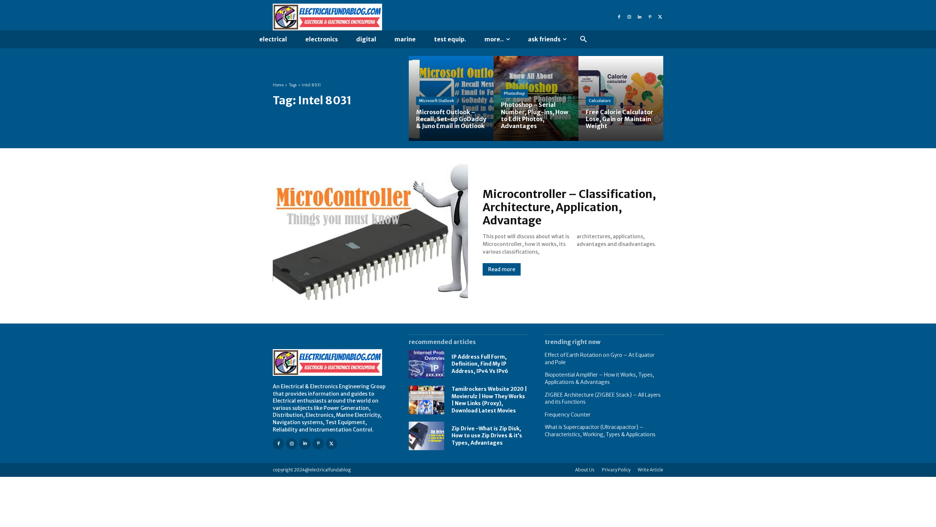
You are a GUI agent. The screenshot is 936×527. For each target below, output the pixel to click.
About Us (585, 469)
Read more (501, 269)
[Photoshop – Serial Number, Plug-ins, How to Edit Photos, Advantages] (536, 98)
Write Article (650, 469)
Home (278, 85)
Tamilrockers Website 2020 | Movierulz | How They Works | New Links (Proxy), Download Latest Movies (489, 400)
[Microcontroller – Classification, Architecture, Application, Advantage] (370, 231)
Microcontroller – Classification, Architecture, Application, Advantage (569, 207)
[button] (583, 39)
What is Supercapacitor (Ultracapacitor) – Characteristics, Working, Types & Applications (600, 431)
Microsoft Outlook (436, 100)
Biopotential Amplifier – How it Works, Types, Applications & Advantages (599, 378)
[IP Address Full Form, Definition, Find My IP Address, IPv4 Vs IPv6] (426, 364)
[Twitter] (660, 17)
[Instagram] (629, 17)
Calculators (600, 100)
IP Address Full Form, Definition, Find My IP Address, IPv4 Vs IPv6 (480, 364)
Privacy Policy (616, 469)
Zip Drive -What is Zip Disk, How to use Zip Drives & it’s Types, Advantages (487, 435)
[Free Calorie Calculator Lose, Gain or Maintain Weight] (620, 98)
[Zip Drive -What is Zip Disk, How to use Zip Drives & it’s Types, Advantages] (426, 436)
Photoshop (514, 93)
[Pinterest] (649, 17)
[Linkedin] (639, 17)
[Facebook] (619, 17)
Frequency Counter (567, 414)
